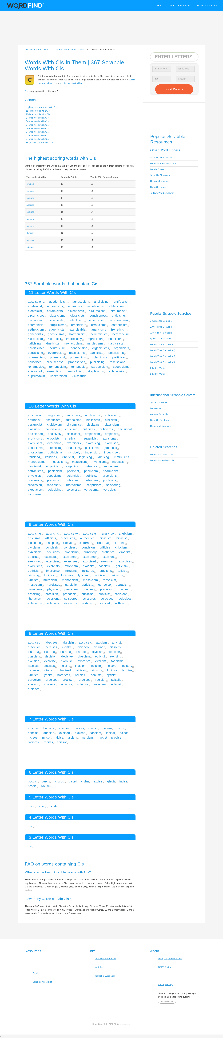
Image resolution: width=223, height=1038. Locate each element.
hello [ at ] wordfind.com (170, 958)
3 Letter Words (157, 374)
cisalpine (52, 543)
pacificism (55, 471)
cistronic (119, 543)
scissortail (35, 371)
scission (33, 684)
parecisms (35, 589)
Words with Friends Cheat (163, 163)
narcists (96, 675)
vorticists (109, 489)
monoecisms (36, 461)
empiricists (78, 325)
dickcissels (56, 320)
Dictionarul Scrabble (160, 426)
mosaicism (90, 580)
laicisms (96, 670)
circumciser (118, 311)
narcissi (80, 675)
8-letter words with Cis (37, 121)
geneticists (35, 334)
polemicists (99, 357)
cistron (120, 728)
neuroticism (58, 348)
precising (34, 594)
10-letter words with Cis (38, 114)
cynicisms (35, 552)
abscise (30, 205)
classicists (77, 315)
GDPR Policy (164, 967)
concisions (53, 429)
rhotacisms (73, 485)
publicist (104, 594)
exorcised (89, 561)
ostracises (111, 466)
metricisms (121, 457)
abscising (34, 533)
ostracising (35, 352)
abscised (34, 642)
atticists (50, 538)
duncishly (90, 552)
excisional (109, 438)
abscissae (71, 533)
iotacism (49, 670)
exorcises (125, 561)
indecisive (111, 452)
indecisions (115, 338)
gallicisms (92, 447)
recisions (121, 594)
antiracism (112, 415)
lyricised (84, 575)
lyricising (103, 457)
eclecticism (97, 320)
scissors (50, 684)
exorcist (100, 661)
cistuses (81, 651)
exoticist (88, 566)
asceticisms (95, 306)
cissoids (115, 647)
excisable (50, 556)
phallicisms (116, 352)
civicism (97, 651)
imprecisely (74, 338)
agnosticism (80, 301)
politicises (35, 362)
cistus (85, 781)
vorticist (104, 603)
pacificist (73, 471)
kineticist (68, 457)
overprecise (56, 352)
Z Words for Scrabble (161, 327)
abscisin (68, 642)
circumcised (97, 311)
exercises (70, 561)
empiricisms (58, 325)
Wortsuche (155, 408)
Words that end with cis (162, 460)
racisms (33, 742)
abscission (35, 415)
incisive (95, 665)
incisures (88, 570)
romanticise (36, 366)
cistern (107, 728)
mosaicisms (59, 461)
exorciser (107, 561)
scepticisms (121, 366)
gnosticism (35, 452)
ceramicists (55, 311)
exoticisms (35, 447)
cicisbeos (34, 543)
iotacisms (105, 570)
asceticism (53, 420)
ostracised (92, 466)
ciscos (59, 781)
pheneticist (57, 357)
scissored (71, 598)
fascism (30, 219)
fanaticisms (98, 329)
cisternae (85, 543)
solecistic (72, 489)
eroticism (108, 552)
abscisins (52, 533)
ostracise (104, 584)
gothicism (34, 570)
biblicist (121, 538)
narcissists (115, 343)
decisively (54, 434)
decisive (67, 656)
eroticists (53, 438)
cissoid (93, 728)
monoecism (70, 580)
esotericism (119, 325)
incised (124, 733)
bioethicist (35, 311)
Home (160, 5)
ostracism (122, 584)
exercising (54, 443)
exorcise (67, 661)
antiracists (75, 306)
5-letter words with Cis (37, 132)
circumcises (36, 315)
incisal (110, 733)
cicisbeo (83, 647)
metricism (50, 580)
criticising (118, 315)
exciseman (69, 556)
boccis (32, 781)
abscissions (36, 301)
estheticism (36, 329)
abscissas (90, 533)
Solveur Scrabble (159, 402)
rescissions (117, 362)
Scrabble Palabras (159, 420)
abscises (51, 642)
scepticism (93, 485)
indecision (92, 452)
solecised (107, 598)
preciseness (55, 362)
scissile (116, 679)
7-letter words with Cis (37, 125)
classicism (112, 424)
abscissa (85, 642)
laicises (81, 670)
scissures (89, 598)
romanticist (78, 366)
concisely (52, 547)
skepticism (35, 489)
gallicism (122, 566)
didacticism (76, 320)
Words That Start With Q (162, 350)
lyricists (33, 580)
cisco (31, 806)
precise (30, 184)
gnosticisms (56, 334)
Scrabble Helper (158, 187)
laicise (59, 737)
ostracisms (35, 471)
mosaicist (109, 580)
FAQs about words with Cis (39, 142)
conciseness (98, 315)
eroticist (124, 552)
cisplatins (93, 424)
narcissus (53, 584)
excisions (108, 556)
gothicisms (55, 452)
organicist (73, 466)
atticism (101, 642)
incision (80, 665)
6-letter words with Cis (37, 128)
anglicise (108, 533)
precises (84, 679)
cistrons (65, 651)
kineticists (52, 343)
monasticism (73, 343)
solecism (99, 684)
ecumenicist (36, 325)
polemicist (74, 475)
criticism (121, 547)
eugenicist (90, 438)
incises (32, 737)
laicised (65, 670)
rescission (35, 485)
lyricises (100, 575)
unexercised (58, 376)
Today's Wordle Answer (162, 193)
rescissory (54, 485)
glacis (111, 781)
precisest (106, 589)
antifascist (35, 306)
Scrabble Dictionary (160, 175)
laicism (30, 247)
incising (65, 665)
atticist (116, 642)
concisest (70, 547)
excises (30, 212)
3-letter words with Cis (37, 139)
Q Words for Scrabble (161, 338)
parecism (34, 679)
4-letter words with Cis (37, 135)
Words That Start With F (162, 356)
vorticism (88, 603)
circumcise (74, 424)
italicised (34, 457)
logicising (85, 457)
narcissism (119, 461)
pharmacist (110, 471)
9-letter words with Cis (37, 117)
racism (46, 786)
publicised (72, 480)
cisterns (49, 651)
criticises (89, 429)
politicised (119, 357)
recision (100, 679)
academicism (58, 301)
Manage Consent (167, 1001)
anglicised (54, 415)
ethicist (100, 656)
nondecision (79, 348)
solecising (54, 489)
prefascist (54, 480)
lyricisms (117, 575)
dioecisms (72, 552)
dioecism (84, 656)
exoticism (71, 566)
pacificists (96, 352)
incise (123, 781)
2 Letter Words (157, 368)
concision (88, 547)
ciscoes (64, 728)
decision (51, 656)
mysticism (35, 584)
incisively (74, 452)
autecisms (68, 538)
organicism (53, 466)
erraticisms (98, 325)
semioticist (75, 371)
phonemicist (78, 357)
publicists (109, 480)
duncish (30, 233)
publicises (91, 480)
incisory (126, 665)
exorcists (53, 566)
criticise (105, 547)
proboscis (69, 594)
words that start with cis (72, 83)
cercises (51, 647)
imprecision (95, 338)
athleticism (116, 306)
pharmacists (36, 357)
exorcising (93, 443)
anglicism (125, 533)
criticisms (106, 429)
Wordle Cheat (157, 169)
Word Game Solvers (180, 5)
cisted (73, 781)
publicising (97, 362)
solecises (125, 598)
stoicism (33, 689)
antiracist (34, 420)
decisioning (35, 320)
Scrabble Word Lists (207, 5)
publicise (87, 594)
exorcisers (73, 443)
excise (97, 781)
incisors (111, 665)
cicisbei (67, 647)
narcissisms (95, 343)
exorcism (84, 661)
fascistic (105, 566)
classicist (34, 429)
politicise (92, 475)
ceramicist (35, 424)
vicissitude (79, 376)
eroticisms (35, 438)
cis (30, 846)
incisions (71, 570)
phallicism (91, 471)
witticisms (34, 494)
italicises (51, 457)
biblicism (105, 538)
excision (33, 661)
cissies (79, 728)
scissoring (113, 485)
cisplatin (68, 543)
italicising (34, 343)
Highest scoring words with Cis (41, 107)
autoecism (87, 538)
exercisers (35, 443)
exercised (34, 561)
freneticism (118, 329)
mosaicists (79, 461)
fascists (33, 665)
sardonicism (99, 366)
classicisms (57, 315)
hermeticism (98, 334)
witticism (121, 603)
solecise (83, 684)
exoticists (54, 447)
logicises (67, 575)
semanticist (55, 371)
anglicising (101, 301)
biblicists (111, 420)
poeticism (71, 589)
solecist (116, 684)
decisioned (35, 434)
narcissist (34, 466)
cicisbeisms (76, 311)
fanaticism (73, 447)
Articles (36, 973)
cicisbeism (54, 424)
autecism (34, 647)
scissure (66, 684)
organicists (121, 348)
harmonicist (77, 334)
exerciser (52, 561)
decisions (53, 552)
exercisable (77, 329)
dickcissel (73, 434)
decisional (125, 429)
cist (30, 826)
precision (51, 594)
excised (30, 198)
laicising (33, 575)
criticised (71, 429)
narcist (102, 737)
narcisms (63, 675)
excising (115, 656)
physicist (53, 589)
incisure (33, 670)
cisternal (103, 543)
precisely (89, 589)
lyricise (127, 670)
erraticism (71, 438)
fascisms (117, 661)
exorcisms (35, 566)
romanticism (57, 366)
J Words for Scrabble (161, 321)
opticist (112, 675)
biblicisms (93, 420)
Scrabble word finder (105, 958)
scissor (62, 742)
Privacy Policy (165, 984)
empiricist (111, 434)
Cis (26, 91)
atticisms (34, 538)
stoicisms (70, 603)
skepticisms (95, 371)
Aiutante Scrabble (159, 414)
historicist (54, 338)
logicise (112, 670)
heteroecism (121, 334)
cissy (42, 806)
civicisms (34, 547)
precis (32, 786)
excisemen (89, 556)
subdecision (117, 371)
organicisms (100, 348)
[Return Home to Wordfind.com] (25, 8)
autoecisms (73, 420)
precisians (110, 475)
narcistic (71, 584)
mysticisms (99, 461)
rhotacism (35, 598)
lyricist (47, 675)
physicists (35, 475)
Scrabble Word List (42, 982)
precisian (124, 589)
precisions (35, 480)
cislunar (99, 647)
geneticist (110, 447)
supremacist (36, 376)
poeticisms (54, 475)
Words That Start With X (162, 362)
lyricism (33, 675)
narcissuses (36, 348)
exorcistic (111, 443)
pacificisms (77, 352)
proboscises (76, 362)
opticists (87, 584)
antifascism (121, 301)
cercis (46, 781)
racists (48, 742)
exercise (50, 661)
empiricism (92, 434)
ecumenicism (119, 320)
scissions (53, 598)
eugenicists (57, 329)
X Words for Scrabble (161, 332)
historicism (35, 338)
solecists (53, 603)
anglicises (73, 415)
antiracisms (55, 306)
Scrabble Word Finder (161, 157)
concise (30, 191)
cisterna (33, 651)
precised (52, 679)
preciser (68, 679)
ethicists (33, 556)
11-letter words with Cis (38, 110)
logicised (50, 575)
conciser (114, 651)
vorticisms (91, 489)
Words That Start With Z (162, 344)
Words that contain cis (161, 454)
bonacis (30, 226)
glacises (49, 665)
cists (54, 806)
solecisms (35, 603)
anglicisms (92, 415)
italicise (122, 570)
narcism (30, 240)
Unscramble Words (160, 181)
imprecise (53, 570)
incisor (46, 737)
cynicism (34, 656)
